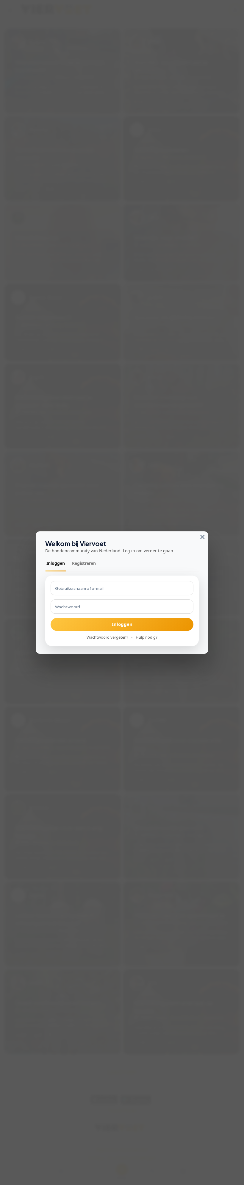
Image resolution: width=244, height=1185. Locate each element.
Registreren (84, 563)
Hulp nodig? (146, 637)
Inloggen (55, 563)
